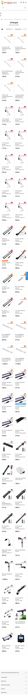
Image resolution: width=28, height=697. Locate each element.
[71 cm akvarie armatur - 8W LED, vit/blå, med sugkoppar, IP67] (7, 183)
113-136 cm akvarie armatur (20, 312)
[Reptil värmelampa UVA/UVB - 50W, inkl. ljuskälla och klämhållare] (7, 542)
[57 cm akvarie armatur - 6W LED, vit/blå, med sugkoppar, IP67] (7, 159)
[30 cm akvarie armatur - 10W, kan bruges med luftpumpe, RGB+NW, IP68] (20, 494)
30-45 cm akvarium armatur (7, 384)
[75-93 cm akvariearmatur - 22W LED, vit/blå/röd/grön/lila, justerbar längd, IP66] (7, 279)
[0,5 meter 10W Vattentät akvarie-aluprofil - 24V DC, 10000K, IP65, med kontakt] (7, 39)
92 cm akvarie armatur (19, 193)
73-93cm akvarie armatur (19, 264)
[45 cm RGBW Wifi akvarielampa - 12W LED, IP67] (7, 326)
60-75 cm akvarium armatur (7, 409)
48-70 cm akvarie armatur (6, 648)
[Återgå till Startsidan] (1, 19)
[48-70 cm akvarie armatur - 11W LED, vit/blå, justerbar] (7, 638)
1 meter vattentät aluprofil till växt (20, 97)
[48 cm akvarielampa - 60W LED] (7, 566)
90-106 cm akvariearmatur (6, 313)
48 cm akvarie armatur (19, 145)
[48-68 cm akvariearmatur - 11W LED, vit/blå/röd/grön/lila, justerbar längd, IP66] (7, 231)
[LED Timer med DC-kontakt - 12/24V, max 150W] (20, 638)
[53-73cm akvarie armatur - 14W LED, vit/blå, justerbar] (20, 231)
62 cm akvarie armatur (19, 169)
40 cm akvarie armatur (6, 528)
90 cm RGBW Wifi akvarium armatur (6, 360)
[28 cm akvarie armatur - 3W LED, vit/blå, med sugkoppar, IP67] (20, 111)
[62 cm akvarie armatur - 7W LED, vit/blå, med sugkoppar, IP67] (20, 159)
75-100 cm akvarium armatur (20, 409)
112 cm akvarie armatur (6, 217)
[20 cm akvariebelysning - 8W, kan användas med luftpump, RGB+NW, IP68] (7, 494)
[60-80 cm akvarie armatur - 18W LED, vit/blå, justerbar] (7, 446)
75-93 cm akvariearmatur (6, 289)
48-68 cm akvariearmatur (6, 241)
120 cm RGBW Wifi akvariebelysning (19, 360)
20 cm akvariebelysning (7, 504)
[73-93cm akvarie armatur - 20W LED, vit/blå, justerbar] (20, 255)
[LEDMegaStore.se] (9, 2)
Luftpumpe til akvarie (20, 479)
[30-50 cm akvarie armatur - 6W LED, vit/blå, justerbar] (20, 422)
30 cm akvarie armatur (19, 504)
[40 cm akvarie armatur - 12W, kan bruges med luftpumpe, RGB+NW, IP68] (7, 518)
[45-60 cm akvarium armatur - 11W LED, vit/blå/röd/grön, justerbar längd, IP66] (20, 374)
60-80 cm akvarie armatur (7, 265)
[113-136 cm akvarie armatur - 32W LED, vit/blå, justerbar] (20, 303)
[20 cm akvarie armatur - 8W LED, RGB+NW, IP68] (20, 446)
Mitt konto (3, 681)
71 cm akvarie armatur (6, 193)
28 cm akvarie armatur (19, 121)
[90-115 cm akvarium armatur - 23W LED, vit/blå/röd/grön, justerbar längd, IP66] (7, 422)
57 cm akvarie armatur (6, 169)
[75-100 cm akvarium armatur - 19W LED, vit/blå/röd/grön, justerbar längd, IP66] (20, 398)
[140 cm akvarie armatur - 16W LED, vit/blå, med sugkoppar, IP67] (20, 207)
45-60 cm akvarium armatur (20, 385)
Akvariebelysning (17, 19)
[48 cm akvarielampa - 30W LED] (20, 542)
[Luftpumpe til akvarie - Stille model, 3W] (20, 470)
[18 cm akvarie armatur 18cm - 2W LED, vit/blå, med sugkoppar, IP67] (7, 111)
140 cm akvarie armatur (19, 217)
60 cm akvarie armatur (19, 528)
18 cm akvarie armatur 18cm (6, 121)
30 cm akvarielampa (20, 622)
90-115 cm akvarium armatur (7, 433)
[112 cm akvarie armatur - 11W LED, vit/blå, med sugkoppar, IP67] (7, 207)
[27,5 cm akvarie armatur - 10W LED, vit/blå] (20, 590)
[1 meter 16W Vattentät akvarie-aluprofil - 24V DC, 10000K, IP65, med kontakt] (20, 63)
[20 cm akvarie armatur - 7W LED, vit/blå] (7, 590)
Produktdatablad (10, 36)
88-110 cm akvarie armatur (19, 288)
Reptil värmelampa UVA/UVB (7, 552)
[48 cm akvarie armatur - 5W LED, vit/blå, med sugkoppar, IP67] (20, 135)
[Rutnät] (2, 29)
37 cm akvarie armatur (6, 145)
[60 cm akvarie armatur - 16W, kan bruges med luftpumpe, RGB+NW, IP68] (20, 518)
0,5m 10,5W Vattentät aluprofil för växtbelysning (7, 74)
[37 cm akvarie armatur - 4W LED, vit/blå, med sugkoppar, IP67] (7, 135)
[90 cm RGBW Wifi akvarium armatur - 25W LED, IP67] (7, 350)
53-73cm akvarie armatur (19, 240)
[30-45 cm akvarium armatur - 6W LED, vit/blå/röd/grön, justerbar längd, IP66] (7, 374)
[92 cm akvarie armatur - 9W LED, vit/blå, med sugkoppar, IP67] (20, 183)
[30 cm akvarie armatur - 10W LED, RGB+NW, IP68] (7, 470)
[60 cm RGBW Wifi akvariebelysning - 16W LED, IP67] (20, 326)
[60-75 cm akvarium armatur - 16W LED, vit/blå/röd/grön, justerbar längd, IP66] (7, 398)
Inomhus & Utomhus (8, 19)
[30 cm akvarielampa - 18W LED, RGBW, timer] (20, 614)
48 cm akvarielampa (20, 550)
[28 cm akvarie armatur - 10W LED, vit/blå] (7, 614)
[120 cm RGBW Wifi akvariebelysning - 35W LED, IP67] (20, 350)
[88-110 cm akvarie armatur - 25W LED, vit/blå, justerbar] (20, 279)
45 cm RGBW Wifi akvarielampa (6, 336)
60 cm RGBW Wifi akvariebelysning (19, 336)
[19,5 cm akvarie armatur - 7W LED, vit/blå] (20, 566)
